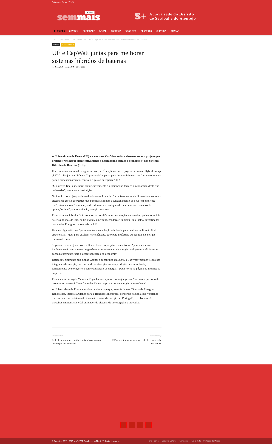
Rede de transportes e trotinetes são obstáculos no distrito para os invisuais (76, 342)
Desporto (146, 31)
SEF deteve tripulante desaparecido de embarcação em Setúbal (137, 342)
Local (103, 31)
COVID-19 (74, 31)
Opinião (174, 31)
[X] (212, 2)
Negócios (130, 31)
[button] (216, 31)
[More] (104, 79)
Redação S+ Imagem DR (64, 67)
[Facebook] (202, 2)
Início (54, 39)
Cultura (161, 31)
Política (116, 31)
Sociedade (89, 31)
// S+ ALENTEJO (79, 39)
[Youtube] (217, 2)
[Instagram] (207, 2)
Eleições (59, 31)
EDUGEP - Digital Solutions (107, 441)
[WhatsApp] (97, 79)
